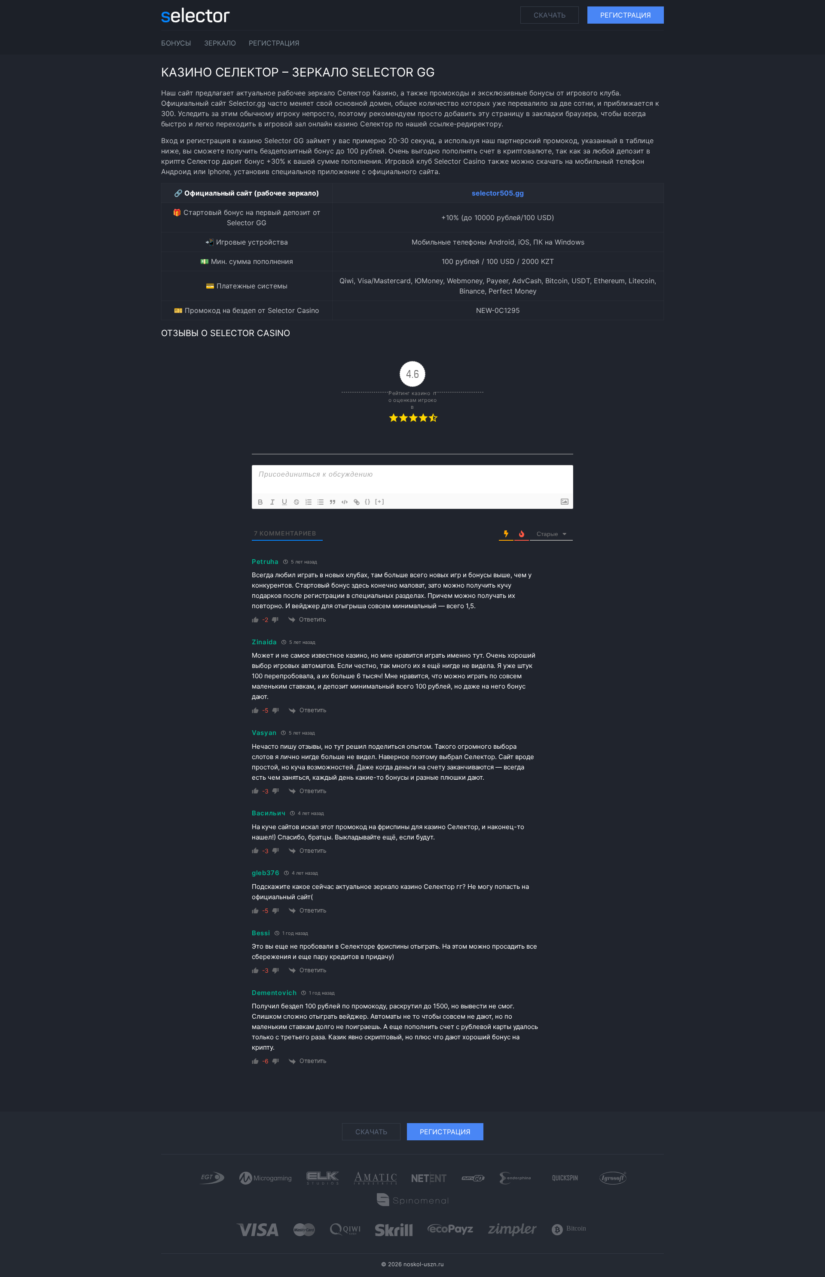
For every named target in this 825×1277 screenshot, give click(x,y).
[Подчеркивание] (284, 502)
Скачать (549, 15)
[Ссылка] (357, 502)
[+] (380, 501)
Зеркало (220, 43)
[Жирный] (260, 502)
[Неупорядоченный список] (321, 502)
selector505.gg (498, 193)
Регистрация (625, 15)
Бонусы (176, 43)
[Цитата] (333, 502)
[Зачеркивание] (296, 502)
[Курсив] (272, 502)
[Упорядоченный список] (308, 502)
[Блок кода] (345, 502)
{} (368, 501)
